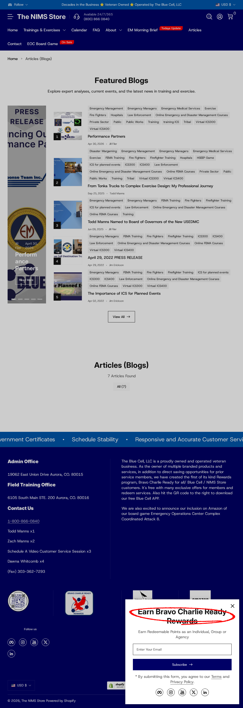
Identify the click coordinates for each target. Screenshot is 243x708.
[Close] (232, 606)
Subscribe (179, 664)
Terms (216, 676)
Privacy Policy (181, 681)
